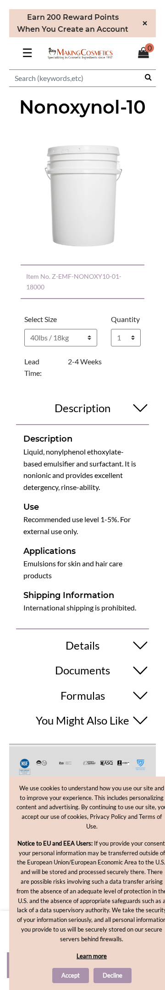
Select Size (40, 319)
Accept (70, 975)
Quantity (125, 319)
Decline (112, 975)
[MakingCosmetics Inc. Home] (80, 52)
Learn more (92, 956)
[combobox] (82, 78)
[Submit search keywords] (148, 77)
